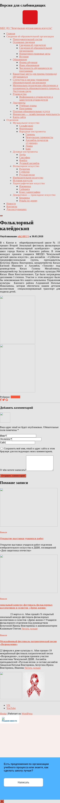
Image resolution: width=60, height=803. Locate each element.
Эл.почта (6, 439)
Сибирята (24, 189)
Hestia (3, 713)
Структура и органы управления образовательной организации (30, 81)
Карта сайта (19, 117)
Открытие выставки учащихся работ (22, 538)
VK (8, 705)
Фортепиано (26, 128)
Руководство (20, 94)
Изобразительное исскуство (28, 177)
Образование (20, 59)
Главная (10, 33)
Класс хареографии (29, 192)
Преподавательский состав (27, 39)
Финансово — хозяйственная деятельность (36, 114)
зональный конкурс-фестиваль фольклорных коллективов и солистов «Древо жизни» (26, 606)
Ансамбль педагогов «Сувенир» (37, 141)
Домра (29, 146)
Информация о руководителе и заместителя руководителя (36, 98)
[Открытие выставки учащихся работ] (29, 525)
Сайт (2, 442)
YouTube (11, 708)
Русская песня (27, 174)
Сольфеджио (26, 125)
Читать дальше (29, 628)
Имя (3, 435)
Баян (28, 148)
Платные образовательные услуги (31, 111)
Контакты (11, 206)
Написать (23, 782)
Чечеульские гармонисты (39, 137)
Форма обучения (28, 62)
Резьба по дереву (28, 200)
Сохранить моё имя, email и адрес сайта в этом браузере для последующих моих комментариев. (27, 450)
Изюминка (25, 186)
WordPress (27, 713)
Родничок (24, 169)
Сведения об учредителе (32, 45)
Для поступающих (16, 209)
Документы (19, 102)
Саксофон (24, 157)
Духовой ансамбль (29, 163)
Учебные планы (28, 105)
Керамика (24, 197)
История (23, 56)
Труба (22, 154)
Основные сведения (24, 42)
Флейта (23, 160)
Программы (25, 108)
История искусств (22, 180)
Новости (11, 203)
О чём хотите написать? (13, 470)
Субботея (24, 171)
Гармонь (30, 134)
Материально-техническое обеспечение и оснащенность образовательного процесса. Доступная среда (36, 88)
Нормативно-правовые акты (34, 53)
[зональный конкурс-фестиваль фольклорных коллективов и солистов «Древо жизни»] (29, 592)
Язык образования (29, 65)
